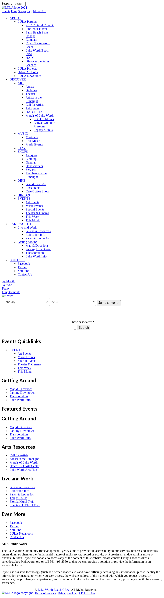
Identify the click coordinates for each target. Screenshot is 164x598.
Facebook (24, 263)
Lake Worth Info (36, 256)
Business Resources (38, 231)
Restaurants (33, 187)
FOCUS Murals (44, 119)
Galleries (31, 90)
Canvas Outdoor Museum (44, 124)
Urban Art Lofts (28, 72)
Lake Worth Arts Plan (23, 469)
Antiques (31, 155)
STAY (22, 148)
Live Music (33, 140)
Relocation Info (35, 234)
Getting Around (27, 242)
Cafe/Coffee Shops (38, 191)
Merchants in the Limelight (36, 175)
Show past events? (82, 322)
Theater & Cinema (37, 213)
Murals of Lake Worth (40, 115)
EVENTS (24, 198)
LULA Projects (27, 68)
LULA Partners (27, 21)
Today (6, 288)
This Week (32, 216)
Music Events (34, 144)
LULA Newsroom (29, 75)
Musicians (32, 137)
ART (21, 83)
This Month (33, 220)
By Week (7, 285)
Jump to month (11, 292)
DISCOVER (18, 79)
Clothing (31, 159)
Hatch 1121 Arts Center (24, 466)
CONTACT (17, 260)
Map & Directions (37, 245)
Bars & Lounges (36, 184)
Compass (31, 39)
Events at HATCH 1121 (25, 505)
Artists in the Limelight (34, 99)
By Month (8, 281)
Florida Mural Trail (22, 501)
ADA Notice (87, 593)
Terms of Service (45, 593)
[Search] (7, 295)
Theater (30, 94)
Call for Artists (35, 104)
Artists (30, 86)
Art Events (32, 202)
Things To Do (18, 498)
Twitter (22, 267)
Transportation (35, 252)
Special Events (35, 209)
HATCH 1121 (35, 112)
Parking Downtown (38, 249)
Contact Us (25, 274)
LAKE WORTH (20, 224)
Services (31, 169)
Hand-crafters (34, 166)
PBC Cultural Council (40, 25)
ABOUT (15, 18)
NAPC (30, 57)
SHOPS (23, 151)
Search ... (7, 3)
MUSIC (23, 133)
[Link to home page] (14, 7)
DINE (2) (24, 195)
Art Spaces (32, 108)
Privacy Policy (67, 593)
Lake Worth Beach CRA (53, 589)
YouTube (23, 271)
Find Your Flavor (36, 29)
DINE (21, 180)
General (31, 162)
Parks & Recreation (38, 238)
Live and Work (27, 227)
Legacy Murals (43, 130)
